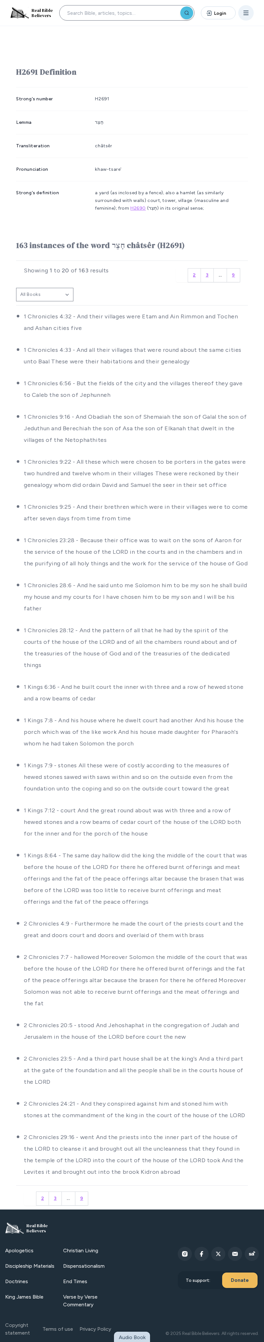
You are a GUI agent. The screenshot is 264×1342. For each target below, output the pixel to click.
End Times (75, 1281)
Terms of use (57, 1329)
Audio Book (132, 1337)
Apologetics (19, 1250)
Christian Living (80, 1250)
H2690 (138, 208)
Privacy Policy (95, 1329)
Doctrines (16, 1281)
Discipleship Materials (29, 1266)
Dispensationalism (84, 1266)
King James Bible (24, 1297)
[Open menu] (246, 13)
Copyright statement (17, 1329)
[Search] (186, 12)
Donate (240, 1280)
